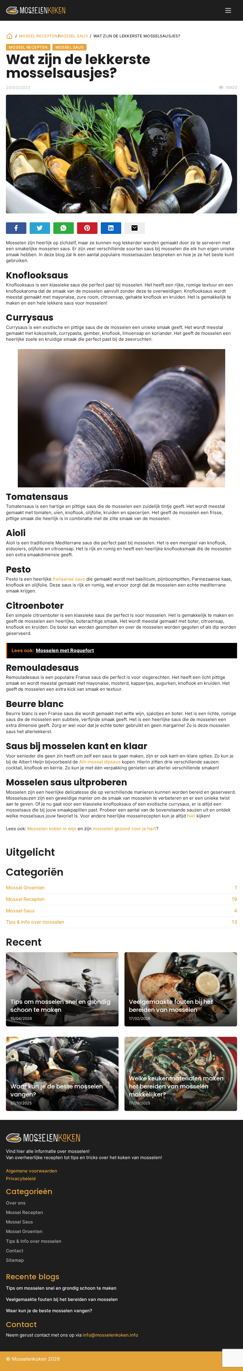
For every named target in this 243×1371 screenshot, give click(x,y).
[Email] (134, 228)
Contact (14, 1250)
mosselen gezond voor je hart (124, 828)
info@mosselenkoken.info (110, 1335)
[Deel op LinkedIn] (111, 228)
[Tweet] (40, 228)
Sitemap (15, 1260)
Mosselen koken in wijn (51, 828)
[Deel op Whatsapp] (63, 228)
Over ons (15, 1203)
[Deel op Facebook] (16, 228)
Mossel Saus (73, 36)
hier (191, 816)
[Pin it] (87, 228)
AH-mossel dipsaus (100, 762)
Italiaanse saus (69, 579)
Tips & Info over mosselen (33, 1241)
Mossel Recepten (38, 36)
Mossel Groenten (24, 1231)
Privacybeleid (21, 1178)
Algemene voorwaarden (31, 1171)
